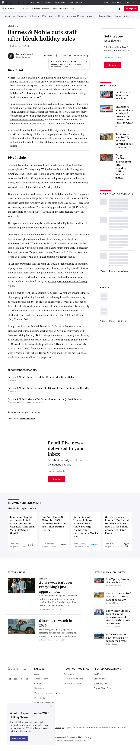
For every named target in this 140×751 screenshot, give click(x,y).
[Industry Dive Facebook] (15, 679)
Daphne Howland (24, 54)
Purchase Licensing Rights (47, 693)
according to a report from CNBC (70, 107)
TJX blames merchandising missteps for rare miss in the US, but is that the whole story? (124, 116)
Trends (118, 16)
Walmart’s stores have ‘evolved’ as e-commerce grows (117, 638)
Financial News (105, 16)
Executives (92, 16)
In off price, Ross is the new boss (122, 95)
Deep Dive (24, 9)
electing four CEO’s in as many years (59, 330)
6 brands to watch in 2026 (55, 623)
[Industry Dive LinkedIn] (10, 679)
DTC (44, 16)
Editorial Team (41, 678)
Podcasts (35, 9)
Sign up (132, 8)
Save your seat (19, 738)
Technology (34, 16)
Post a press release (118, 271)
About (37, 673)
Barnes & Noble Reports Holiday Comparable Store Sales (41, 377)
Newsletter (39, 688)
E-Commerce (129, 16)
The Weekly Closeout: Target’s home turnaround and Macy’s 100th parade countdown (119, 617)
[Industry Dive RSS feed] (27, 679)
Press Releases (66, 9)
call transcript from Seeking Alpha (42, 187)
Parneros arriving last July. (21, 335)
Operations (10, 16)
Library (45, 9)
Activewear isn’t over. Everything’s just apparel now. (56, 587)
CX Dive (36, 2)
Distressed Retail (56, 16)
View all (103, 271)
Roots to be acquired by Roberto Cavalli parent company (124, 141)
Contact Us (39, 683)
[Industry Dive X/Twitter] (21, 679)
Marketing (22, 16)
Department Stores (75, 16)
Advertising (69, 673)
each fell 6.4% (36, 211)
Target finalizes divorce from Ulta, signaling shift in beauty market (123, 166)
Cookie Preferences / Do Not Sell (71, 740)
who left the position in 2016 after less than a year (55, 344)
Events (54, 9)
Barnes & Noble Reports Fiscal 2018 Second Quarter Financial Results (48, 388)
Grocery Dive (46, 2)
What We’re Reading (44, 702)
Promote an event (117, 320)
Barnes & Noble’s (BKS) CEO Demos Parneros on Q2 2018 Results (45, 399)
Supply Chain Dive (75, 2)
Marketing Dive (60, 2)
